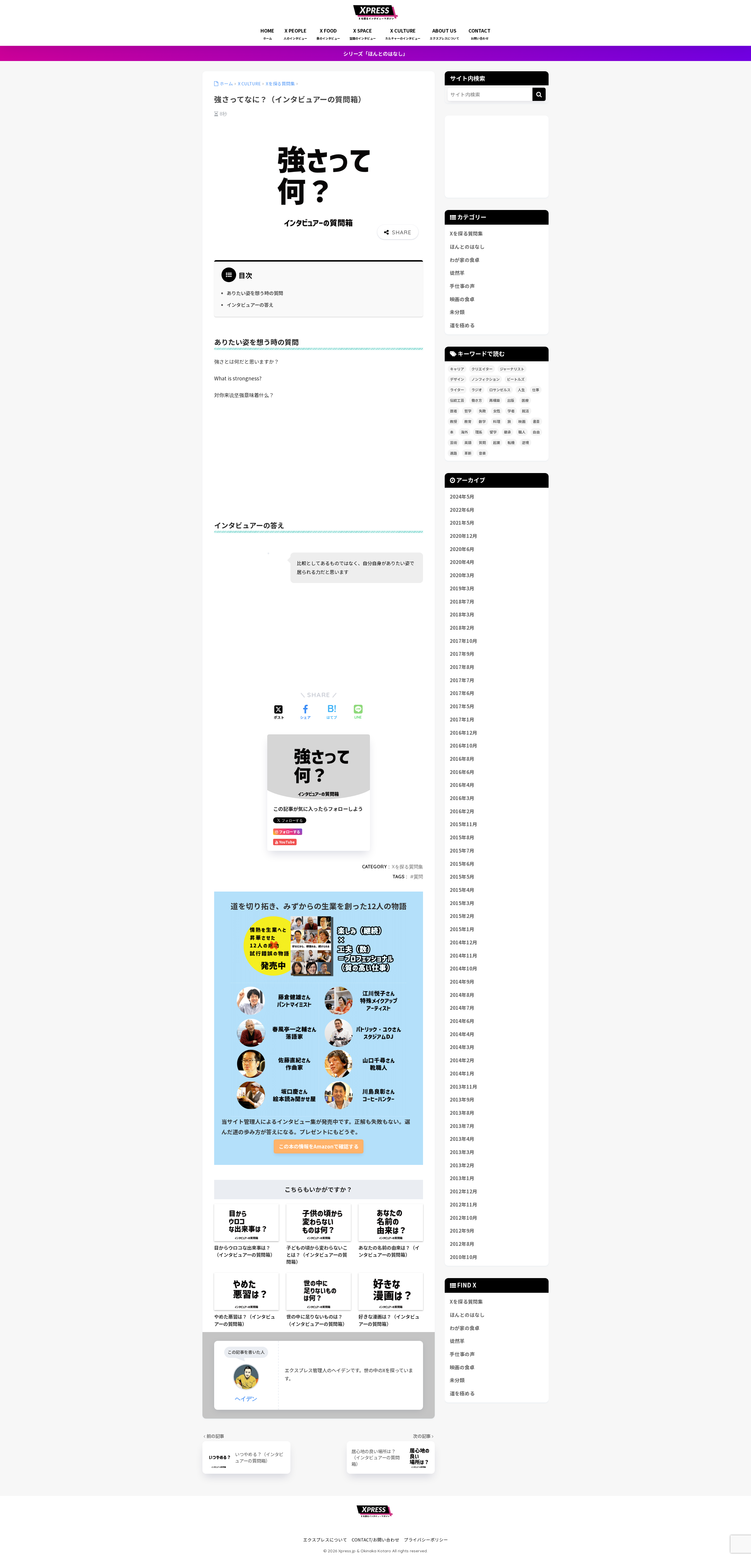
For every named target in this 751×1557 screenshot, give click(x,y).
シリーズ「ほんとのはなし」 (375, 53)
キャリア (457, 368)
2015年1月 (462, 929)
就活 (525, 410)
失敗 (482, 410)
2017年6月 (462, 693)
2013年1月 (462, 1178)
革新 (467, 452)
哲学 (467, 410)
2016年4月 (462, 784)
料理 (496, 421)
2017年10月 (463, 640)
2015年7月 (462, 850)
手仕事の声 (462, 285)
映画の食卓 (462, 299)
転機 (511, 442)
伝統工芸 (457, 400)
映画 (521, 421)
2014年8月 (462, 994)
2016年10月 (463, 745)
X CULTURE (402, 33)
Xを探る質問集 (407, 867)
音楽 (482, 452)
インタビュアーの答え (250, 304)
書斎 (536, 421)
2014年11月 (463, 955)
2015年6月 (462, 863)
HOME (267, 33)
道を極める (462, 325)
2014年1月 (462, 1073)
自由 (536, 431)
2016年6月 (462, 771)
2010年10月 (463, 1256)
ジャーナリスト (512, 368)
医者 (453, 410)
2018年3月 (462, 614)
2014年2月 (462, 1060)
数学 (482, 421)
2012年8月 (462, 1243)
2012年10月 (463, 1217)
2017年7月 (462, 680)
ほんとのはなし (467, 246)
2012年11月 (463, 1204)
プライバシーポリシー (426, 1539)
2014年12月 (463, 942)
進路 (453, 452)
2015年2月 (462, 915)
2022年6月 (462, 509)
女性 (496, 410)
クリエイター (482, 368)
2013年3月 (462, 1152)
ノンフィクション (485, 379)
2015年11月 (463, 824)
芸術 (453, 442)
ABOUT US (444, 33)
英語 (467, 442)
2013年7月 (462, 1125)
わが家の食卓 (465, 259)
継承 (507, 431)
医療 (525, 400)
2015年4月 (462, 889)
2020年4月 (462, 561)
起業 (496, 442)
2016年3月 (462, 798)
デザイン (457, 379)
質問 (418, 877)
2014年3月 (462, 1047)
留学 (493, 431)
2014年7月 (462, 1007)
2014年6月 (462, 1020)
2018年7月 (462, 601)
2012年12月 (463, 1191)
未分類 (457, 312)
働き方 (476, 400)
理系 (478, 431)
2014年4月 (462, 1034)
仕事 (535, 389)
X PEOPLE (295, 33)
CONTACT (479, 33)
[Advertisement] (318, 450)
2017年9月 (462, 653)
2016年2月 (462, 811)
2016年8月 (462, 758)
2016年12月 (463, 732)
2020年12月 (463, 535)
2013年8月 (462, 1112)
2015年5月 (462, 876)
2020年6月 (462, 549)
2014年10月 (463, 968)
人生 (521, 389)
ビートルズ (516, 379)
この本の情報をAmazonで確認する (318, 1146)
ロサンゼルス (499, 389)
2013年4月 (462, 1138)
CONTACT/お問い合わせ (375, 1539)
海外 (464, 431)
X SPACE (362, 33)
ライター (457, 389)
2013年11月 (463, 1086)
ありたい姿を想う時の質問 (255, 293)
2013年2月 (462, 1165)
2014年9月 (462, 981)
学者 (511, 410)
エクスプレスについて (325, 1539)
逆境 (525, 442)
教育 (467, 421)
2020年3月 (462, 575)
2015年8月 (462, 837)
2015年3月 (462, 903)
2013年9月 (462, 1099)
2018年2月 (462, 627)
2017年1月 (462, 719)
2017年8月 (462, 666)
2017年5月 (462, 706)
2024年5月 (462, 496)
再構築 (494, 400)
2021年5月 (462, 522)
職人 (521, 431)
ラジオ (476, 389)
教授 (453, 421)
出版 (510, 400)
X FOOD (328, 33)
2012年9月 (462, 1230)
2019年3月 (462, 588)
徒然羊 (457, 272)
